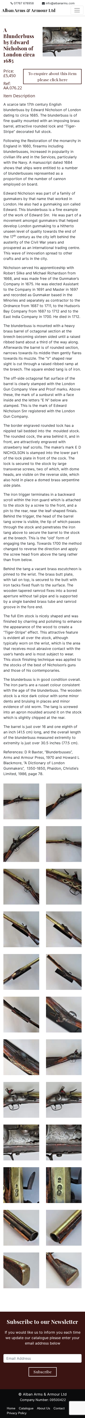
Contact (59, 1408)
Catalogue (26, 1408)
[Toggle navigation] (77, 10)
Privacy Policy (17, 1413)
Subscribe (43, 1371)
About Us (43, 1408)
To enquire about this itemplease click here (52, 76)
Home (11, 1408)
